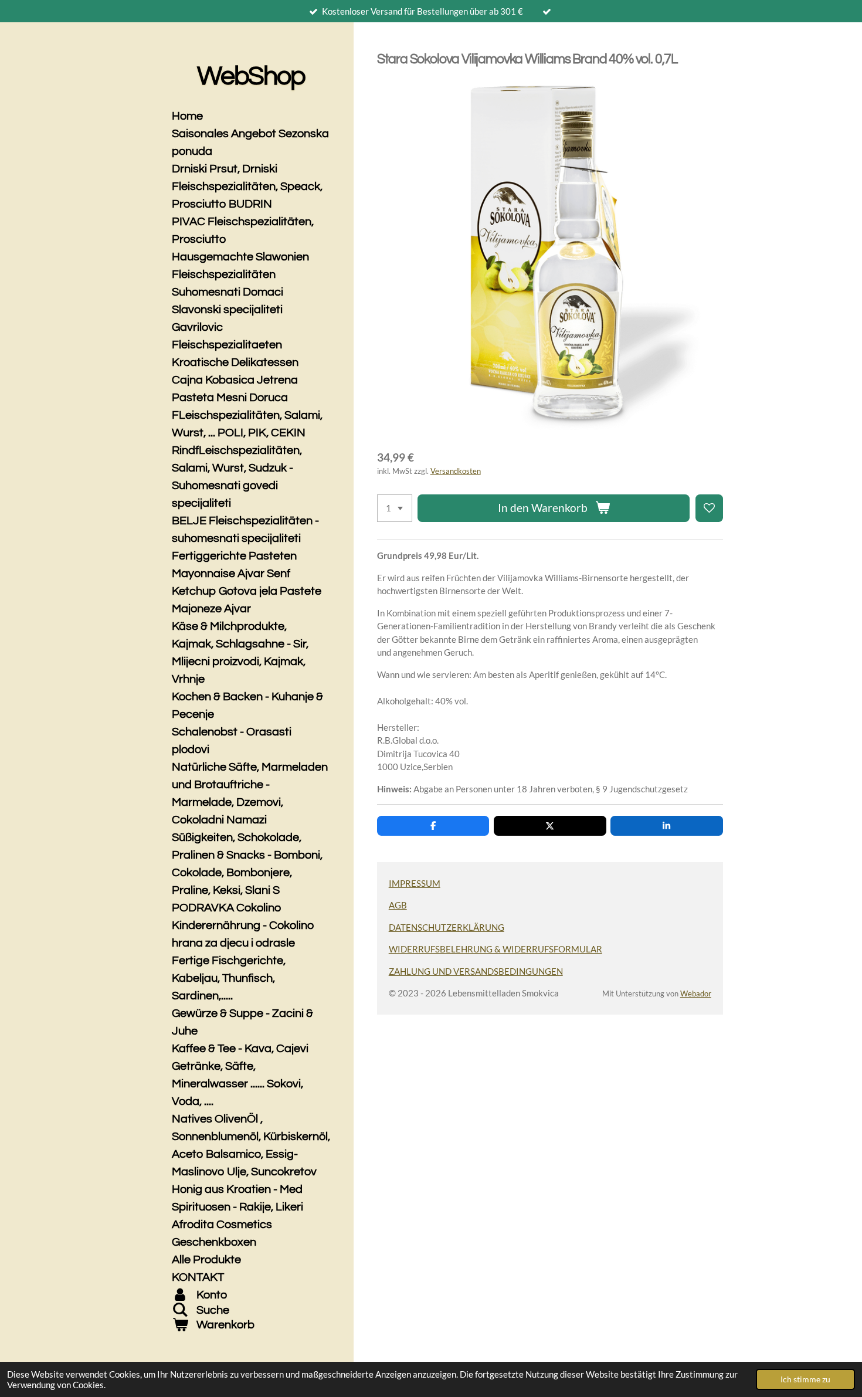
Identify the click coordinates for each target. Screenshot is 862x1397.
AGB (398, 905)
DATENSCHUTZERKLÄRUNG (446, 927)
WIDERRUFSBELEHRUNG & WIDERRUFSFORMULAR (495, 949)
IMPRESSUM (414, 883)
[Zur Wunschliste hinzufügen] (709, 508)
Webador (695, 993)
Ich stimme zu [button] (805, 1379)
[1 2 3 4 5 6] (394, 508)
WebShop (250, 76)
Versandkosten (455, 471)
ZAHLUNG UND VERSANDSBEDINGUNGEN (476, 971)
